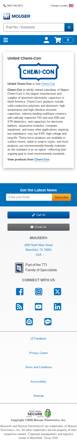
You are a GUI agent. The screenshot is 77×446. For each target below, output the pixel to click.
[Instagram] (38, 291)
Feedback (40, 338)
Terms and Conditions (38, 367)
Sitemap (38, 395)
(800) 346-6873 (15, 5)
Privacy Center (38, 353)
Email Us (39, 227)
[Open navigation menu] (5, 40)
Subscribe (61, 197)
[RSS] (19, 306)
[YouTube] (38, 306)
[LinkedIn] (57, 306)
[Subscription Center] (29, 321)
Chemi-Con (48, 83)
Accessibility (38, 381)
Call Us (40, 215)
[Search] (68, 27)
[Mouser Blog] (48, 321)
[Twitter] (57, 291)
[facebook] (20, 291)
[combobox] (34, 27)
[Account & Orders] (46, 40)
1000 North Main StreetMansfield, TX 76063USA (38, 249)
